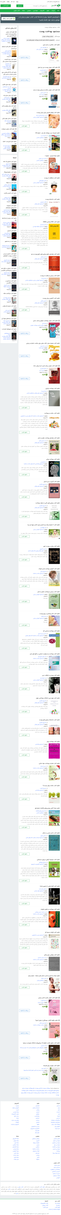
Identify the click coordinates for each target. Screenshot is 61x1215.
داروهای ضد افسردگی (26, 750)
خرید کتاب (45, 1207)
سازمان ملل (27, 894)
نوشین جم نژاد (6, 222)
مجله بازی (17, 1143)
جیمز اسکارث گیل (6, 174)
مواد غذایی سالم (40, 421)
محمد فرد (44, 323)
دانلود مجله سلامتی (39, 164)
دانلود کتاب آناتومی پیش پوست (51, 298)
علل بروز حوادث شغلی (27, 849)
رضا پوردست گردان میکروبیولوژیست (37, 493)
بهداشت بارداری (38, 397)
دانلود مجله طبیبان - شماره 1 (52, 156)
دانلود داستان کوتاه (33, 554)
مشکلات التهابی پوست (38, 490)
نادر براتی (8, 164)
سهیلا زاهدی (7, 97)
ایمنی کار (37, 639)
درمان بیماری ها (40, 511)
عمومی (29, 10)
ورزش (36, 984)
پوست (42, 72)
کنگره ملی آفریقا (35, 896)
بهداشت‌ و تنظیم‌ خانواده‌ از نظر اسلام (30, 921)
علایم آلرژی (32, 492)
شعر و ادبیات (57, 1165)
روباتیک (58, 1151)
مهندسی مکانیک (56, 1147)
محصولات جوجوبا (30, 871)
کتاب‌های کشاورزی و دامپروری (37, 864)
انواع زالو (45, 824)
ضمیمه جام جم (42, 145)
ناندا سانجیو (43, 1045)
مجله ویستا (43, 278)
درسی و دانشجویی (35, 1126)
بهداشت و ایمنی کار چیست (40, 940)
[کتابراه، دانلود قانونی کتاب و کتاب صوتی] (44, 53)
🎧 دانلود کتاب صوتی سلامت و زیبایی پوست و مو (47, 90)
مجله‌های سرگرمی (7, 148)
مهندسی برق (57, 1145)
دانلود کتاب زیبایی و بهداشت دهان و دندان (48, 592)
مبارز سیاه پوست (25, 896)
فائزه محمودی (43, 202)
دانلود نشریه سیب (41, 143)
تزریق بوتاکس (28, 166)
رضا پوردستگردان (42, 484)
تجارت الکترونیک (15, 1114)
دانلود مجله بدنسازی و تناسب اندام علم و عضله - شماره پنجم (44, 976)
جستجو (20, 6)
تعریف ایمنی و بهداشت (29, 940)
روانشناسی (37, 1116)
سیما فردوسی (43, 462)
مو (40, 94)
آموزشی (58, 1177)
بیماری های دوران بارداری (30, 400)
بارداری (43, 579)
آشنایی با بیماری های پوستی (37, 728)
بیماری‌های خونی (40, 1047)
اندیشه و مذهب (35, 1108)
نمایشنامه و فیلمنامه (55, 1122)
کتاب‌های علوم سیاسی (39, 891)
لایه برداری (35, 685)
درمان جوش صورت (39, 683)
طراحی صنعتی (57, 1138)
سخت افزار (16, 1116)
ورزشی (37, 1155)
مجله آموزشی (16, 1151)
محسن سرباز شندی (42, 633)
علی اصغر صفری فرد (42, 656)
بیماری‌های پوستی (32, 1047)
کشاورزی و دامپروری (35, 1128)
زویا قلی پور (7, 233)
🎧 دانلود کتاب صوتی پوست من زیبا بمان (49, 67)
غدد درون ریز (25, 1047)
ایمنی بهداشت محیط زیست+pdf (33, 236)
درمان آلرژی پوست (33, 207)
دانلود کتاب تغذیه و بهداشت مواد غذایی (49, 763)
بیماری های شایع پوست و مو (37, 262)
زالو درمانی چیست (30, 822)
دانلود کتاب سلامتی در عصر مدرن (51, 45)
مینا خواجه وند (43, 678)
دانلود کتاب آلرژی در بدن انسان (52, 481)
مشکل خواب (44, 751)
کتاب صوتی (17, 10)
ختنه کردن (35, 306)
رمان (59, 1108)
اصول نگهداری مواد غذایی (34, 773)
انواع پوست (27, 121)
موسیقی (37, 1153)
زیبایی (42, 1002)
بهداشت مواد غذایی (24, 773)
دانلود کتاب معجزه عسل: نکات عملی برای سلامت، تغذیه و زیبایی (43, 343)
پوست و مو (32, 147)
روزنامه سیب (33, 143)
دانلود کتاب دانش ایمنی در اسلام (51, 833)
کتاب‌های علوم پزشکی (39, 204)
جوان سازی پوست (26, 168)
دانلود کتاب (24, 126)
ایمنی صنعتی (41, 845)
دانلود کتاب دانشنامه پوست (52, 199)
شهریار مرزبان (6, 38)
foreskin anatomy (29, 306)
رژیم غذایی (40, 419)
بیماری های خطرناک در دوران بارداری (35, 402)
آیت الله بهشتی (40, 917)
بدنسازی (27, 984)
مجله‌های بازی (8, 147)
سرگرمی (37, 1147)
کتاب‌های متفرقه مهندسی (38, 226)
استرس (32, 750)
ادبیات (53, 10)
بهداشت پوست (33, 121)
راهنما (8, 1)
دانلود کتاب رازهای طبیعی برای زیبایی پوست (48, 112)
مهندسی (35, 10)
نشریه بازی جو (6, 145)
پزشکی (37, 1110)
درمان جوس (25, 683)
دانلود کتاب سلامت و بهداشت (52, 413)
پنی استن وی (43, 346)
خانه (58, 10)
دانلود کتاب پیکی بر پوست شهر (51, 546)
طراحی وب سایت (15, 1120)
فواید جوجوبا (25, 875)
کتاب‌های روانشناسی (6, 52)
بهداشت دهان (24, 446)
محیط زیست (40, 230)
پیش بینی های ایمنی (32, 845)
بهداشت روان (32, 467)
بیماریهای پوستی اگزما (40, 730)
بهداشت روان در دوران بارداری (41, 400)
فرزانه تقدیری (7, 210)
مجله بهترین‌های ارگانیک (41, 811)
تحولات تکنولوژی (31, 639)
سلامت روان (26, 467)
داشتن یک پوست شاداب (37, 166)
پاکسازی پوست (32, 683)
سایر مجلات (16, 1159)
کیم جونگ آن (6, 298)
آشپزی (37, 1140)
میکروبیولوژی (27, 728)
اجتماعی (37, 1118)
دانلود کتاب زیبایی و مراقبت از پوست (50, 276)
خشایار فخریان (43, 70)
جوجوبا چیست (38, 871)
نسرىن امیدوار (43, 766)
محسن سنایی (43, 92)
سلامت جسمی (29, 419)
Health (35, 641)
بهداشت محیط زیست (32, 230)
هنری (38, 1157)
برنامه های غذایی (43, 773)
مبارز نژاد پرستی (26, 898)
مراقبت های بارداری (31, 581)
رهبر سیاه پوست (33, 894)
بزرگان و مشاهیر (35, 1138)
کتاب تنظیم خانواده (24, 919)
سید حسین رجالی (42, 440)
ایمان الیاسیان (43, 224)
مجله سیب (27, 143)
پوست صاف (29, 209)
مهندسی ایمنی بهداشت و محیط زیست (36, 234)
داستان (58, 1106)
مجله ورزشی (16, 1149)
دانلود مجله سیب (30, 141)
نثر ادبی (58, 1118)
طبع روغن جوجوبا (27, 868)
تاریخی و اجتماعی (56, 1171)
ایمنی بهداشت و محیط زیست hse (40, 232)
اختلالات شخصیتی (38, 751)
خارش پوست (40, 207)
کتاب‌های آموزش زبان (6, 261)
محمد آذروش (7, 260)
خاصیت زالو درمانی (39, 822)
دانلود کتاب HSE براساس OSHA (51, 222)
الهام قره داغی (43, 47)
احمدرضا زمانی (43, 571)
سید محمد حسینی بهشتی (40, 912)
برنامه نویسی (16, 1112)
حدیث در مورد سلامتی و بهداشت (35, 843)
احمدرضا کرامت (43, 788)
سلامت (37, 147)
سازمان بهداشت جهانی (47, 36)
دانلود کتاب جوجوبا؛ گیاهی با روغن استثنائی (48, 860)
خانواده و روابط (36, 1143)
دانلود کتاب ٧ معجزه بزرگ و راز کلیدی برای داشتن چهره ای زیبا (44, 525)
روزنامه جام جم (35, 145)
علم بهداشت (32, 1088)
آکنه (46, 730)
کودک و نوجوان (36, 1151)
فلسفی (37, 1122)
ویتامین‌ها (26, 1070)
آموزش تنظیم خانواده (43, 921)
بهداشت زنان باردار (34, 398)
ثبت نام (13, 1)
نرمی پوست (30, 1092)
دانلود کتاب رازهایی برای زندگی (52, 955)
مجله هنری (16, 1157)
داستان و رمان (57, 1167)
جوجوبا (42, 871)
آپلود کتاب (5, 5)
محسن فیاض (43, 257)
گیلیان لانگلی (43, 301)
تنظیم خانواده (32, 919)
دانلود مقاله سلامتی (39, 772)
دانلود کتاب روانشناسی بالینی (32, 469)
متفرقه (37, 1159)
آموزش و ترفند (15, 1108)
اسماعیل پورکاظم (42, 862)
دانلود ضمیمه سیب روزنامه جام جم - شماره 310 (47, 133)
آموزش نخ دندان (31, 446)
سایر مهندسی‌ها (56, 1153)
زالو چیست (24, 822)
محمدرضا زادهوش (6, 245)
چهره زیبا (23, 533)
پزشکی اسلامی (41, 325)
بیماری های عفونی (37, 513)
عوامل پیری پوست (33, 284)
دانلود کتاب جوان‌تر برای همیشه (51, 1065)
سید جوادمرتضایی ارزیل (41, 115)
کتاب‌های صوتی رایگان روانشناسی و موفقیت (6, 40)
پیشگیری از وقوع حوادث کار (38, 849)
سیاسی (41, 898)
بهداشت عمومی (33, 325)
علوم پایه (37, 1130)
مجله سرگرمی (16, 1145)
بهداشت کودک (41, 471)
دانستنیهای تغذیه (39, 963)
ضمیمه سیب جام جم (27, 145)
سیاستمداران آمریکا (35, 898)
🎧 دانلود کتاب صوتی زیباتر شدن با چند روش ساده (46, 366)
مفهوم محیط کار (28, 938)
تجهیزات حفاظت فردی (35, 643)
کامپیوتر (42, 10)
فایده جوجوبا (34, 868)
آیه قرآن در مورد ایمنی (29, 841)
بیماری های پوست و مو (25, 262)
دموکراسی (45, 898)
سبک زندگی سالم (40, 49)
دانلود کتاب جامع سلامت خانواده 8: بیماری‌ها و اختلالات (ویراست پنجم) (41, 1043)
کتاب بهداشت (24, 706)
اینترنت (17, 1106)
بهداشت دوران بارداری (37, 579)
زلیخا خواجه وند (6, 76)
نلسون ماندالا (40, 894)
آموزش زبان (57, 1126)
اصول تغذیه (41, 348)
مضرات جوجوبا (44, 877)
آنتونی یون (43, 1068)
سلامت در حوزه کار (30, 641)
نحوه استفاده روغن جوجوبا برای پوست (36, 873)
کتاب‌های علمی (29, 837)
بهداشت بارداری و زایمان (29, 397)
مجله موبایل (16, 1140)
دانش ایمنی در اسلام (38, 841)
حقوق (38, 1124)
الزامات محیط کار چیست (38, 938)
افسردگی (42, 750)
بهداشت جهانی (31, 706)
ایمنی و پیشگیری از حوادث (29, 847)
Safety (38, 641)
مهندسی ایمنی (24, 230)
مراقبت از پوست (40, 123)
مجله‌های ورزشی (40, 980)
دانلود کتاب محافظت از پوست (52, 178)
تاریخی (37, 1112)
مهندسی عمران (56, 1140)
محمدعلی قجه (6, 321)
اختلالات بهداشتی (43, 708)
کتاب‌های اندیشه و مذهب (38, 837)
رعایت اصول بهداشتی (33, 664)
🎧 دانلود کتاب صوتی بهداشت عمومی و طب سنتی (46, 321)
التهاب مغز (27, 147)
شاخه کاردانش (22, 944)
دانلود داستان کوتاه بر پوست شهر (38, 556)
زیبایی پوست (40, 121)
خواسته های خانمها (38, 965)
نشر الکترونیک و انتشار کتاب (53, 1)
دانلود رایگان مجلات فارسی (27, 816)
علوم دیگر (37, 1132)
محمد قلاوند (43, 616)
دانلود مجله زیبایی (34, 168)
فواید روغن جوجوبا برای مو (33, 875)
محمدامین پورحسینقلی (8, 64)
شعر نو (58, 1112)
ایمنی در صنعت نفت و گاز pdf (31, 237)
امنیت (17, 1110)
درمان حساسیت (26, 492)
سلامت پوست (33, 186)
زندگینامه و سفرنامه (55, 1120)
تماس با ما (2, 1)
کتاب (9, 1189)
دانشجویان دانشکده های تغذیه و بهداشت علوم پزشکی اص (40, 40)
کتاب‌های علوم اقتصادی (8, 121)
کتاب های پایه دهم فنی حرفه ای (40, 944)
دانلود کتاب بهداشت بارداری (53, 388)
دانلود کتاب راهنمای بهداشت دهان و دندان (49, 438)
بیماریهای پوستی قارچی (30, 730)
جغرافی (37, 1114)
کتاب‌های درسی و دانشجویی (26, 416)
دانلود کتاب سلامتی (28, 577)
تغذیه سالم (35, 419)
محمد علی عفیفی (42, 158)
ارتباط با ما (57, 1203)
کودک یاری (24, 579)
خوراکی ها (30, 963)
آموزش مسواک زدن (39, 446)
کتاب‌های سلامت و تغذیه (38, 416)
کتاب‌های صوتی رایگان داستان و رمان (6, 135)
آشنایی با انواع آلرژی (40, 492)
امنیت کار (43, 645)
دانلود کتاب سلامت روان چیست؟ (51, 785)
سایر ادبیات (57, 1128)
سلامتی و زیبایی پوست (29, 164)
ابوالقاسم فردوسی (6, 133)
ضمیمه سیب (43, 135)
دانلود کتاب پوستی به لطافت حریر (51, 675)
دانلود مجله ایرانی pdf (38, 816)
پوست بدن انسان (38, 732)
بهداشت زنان (38, 581)
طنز (59, 1114)
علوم (48, 10)
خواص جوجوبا (40, 868)
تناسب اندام (40, 984)
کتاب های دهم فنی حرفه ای (26, 942)
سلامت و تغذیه (36, 1149)
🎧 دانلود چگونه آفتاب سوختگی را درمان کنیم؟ (47, 1020)
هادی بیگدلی (7, 185)
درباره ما (58, 1205)
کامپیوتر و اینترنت (15, 1124)
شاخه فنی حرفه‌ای (29, 944)
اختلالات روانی (37, 750)
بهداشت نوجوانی (36, 425)
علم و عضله (43, 978)
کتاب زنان (41, 577)
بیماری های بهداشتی (39, 706)
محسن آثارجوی (43, 549)
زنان (42, 397)
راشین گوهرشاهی (42, 180)
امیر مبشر (7, 310)
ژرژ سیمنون (7, 197)
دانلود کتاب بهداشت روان (53, 741)
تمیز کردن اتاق (23, 662)
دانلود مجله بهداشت (43, 168)
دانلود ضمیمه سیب (39, 141)
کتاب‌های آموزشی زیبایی (38, 117)
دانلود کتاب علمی (39, 467)
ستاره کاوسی (43, 1000)
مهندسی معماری (56, 1143)
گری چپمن (7, 51)
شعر (59, 1110)
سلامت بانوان (35, 577)
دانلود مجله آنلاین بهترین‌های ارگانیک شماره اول (47, 808)
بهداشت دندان (44, 448)
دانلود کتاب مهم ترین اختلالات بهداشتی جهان (48, 698)
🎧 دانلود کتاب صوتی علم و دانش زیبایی (49, 998)
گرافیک (17, 1122)
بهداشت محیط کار (30, 662)
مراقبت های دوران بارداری (25, 398)
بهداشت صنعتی (24, 845)
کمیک (58, 1116)
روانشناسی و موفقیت (55, 1169)
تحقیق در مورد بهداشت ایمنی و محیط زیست (36, 243)
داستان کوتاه (40, 554)
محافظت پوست (39, 186)
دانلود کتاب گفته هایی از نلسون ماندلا (50, 886)
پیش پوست (40, 306)
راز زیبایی (23, 166)
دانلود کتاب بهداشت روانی (53, 459)
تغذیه (33, 772)
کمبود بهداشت (33, 511)
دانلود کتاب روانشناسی (38, 748)
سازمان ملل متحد (42, 889)
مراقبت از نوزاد (44, 581)
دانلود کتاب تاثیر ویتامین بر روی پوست (49, 614)
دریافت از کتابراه (24, 57)
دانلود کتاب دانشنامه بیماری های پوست (49, 720)
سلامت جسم (44, 965)
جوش (23, 728)
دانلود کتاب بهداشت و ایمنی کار (51, 631)
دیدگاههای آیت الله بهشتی (30, 917)
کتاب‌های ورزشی (7, 312)
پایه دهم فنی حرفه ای (37, 942)
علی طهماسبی (43, 527)
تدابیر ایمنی (44, 847)
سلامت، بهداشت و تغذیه (38, 1025)
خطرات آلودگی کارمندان (42, 664)
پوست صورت (34, 123)
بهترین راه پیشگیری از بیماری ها (37, 427)
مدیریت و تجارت (56, 1173)
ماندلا (30, 896)
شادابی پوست (40, 284)
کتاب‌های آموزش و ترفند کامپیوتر (7, 90)
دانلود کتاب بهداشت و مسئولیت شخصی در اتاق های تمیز (45, 654)
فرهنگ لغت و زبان (56, 1124)
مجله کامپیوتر (16, 1138)
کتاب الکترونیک (44, 1203)
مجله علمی (16, 1153)
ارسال (17, 1193)
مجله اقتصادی (16, 1147)
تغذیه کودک (29, 579)
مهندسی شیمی (56, 1149)
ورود (17, 1)
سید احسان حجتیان (42, 957)
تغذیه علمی (22, 772)
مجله (23, 10)
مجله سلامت (26, 820)
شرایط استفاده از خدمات (54, 1209)
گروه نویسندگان (43, 1023)
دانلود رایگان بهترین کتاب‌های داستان (6, 67)
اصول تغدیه (28, 772)
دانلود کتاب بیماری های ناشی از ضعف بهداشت (48, 503)
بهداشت (42, 425)
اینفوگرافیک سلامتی (43, 818)
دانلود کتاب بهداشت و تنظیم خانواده (50, 909)
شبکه (17, 1118)
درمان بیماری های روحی (26, 794)
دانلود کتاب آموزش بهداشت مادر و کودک (49, 569)
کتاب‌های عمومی (28, 635)
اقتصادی (37, 1106)
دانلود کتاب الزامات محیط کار (52, 932)
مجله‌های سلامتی (40, 137)
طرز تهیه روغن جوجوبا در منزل (34, 870)
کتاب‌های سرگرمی (7, 339)
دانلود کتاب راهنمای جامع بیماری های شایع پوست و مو (45, 254)
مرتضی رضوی (43, 835)
